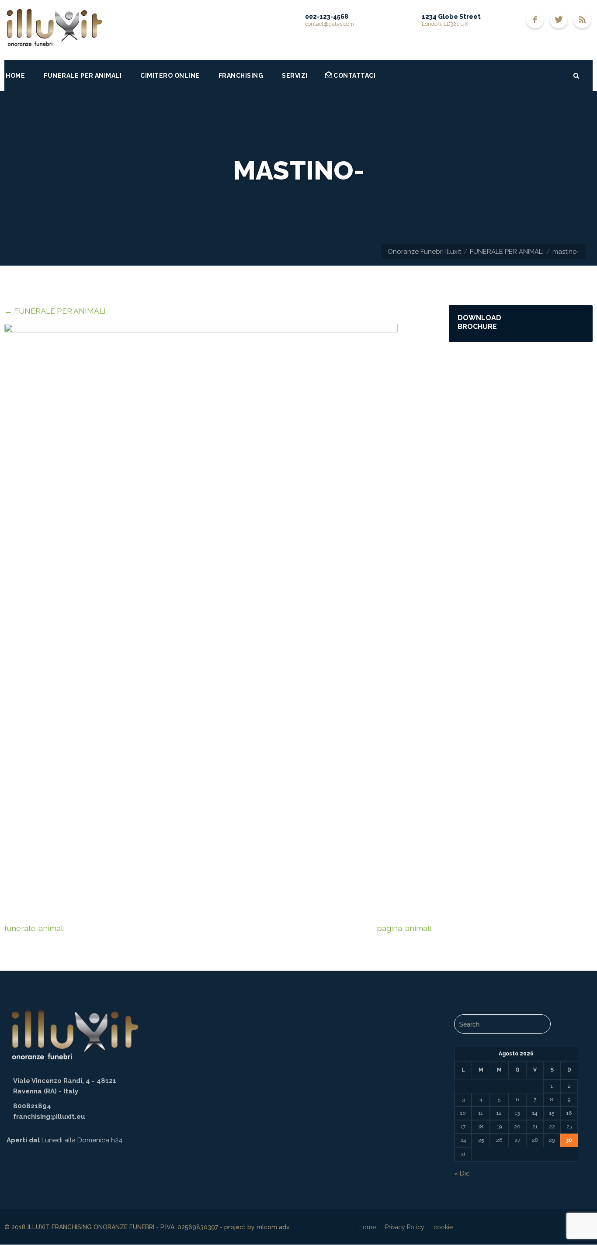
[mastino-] (201, 329)
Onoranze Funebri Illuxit (424, 252)
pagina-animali (404, 928)
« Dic (462, 1173)
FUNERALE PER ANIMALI (507, 252)
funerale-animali (34, 928)
